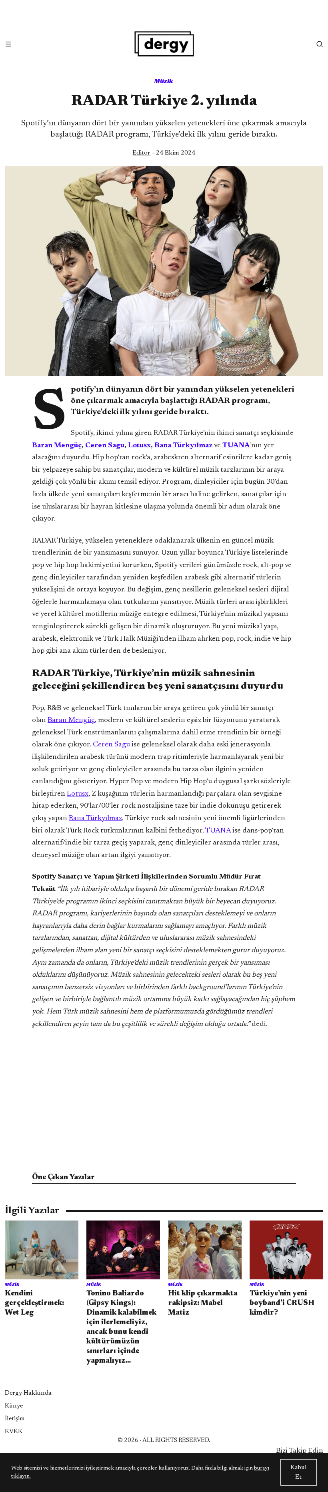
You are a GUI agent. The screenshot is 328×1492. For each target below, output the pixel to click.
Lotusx (77, 794)
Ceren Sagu (111, 744)
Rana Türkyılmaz (95, 818)
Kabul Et (298, 1472)
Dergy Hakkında (28, 1393)
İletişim (15, 1419)
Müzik (163, 80)
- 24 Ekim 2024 (163, 153)
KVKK (13, 1431)
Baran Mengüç (71, 720)
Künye (14, 1406)
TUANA (218, 830)
